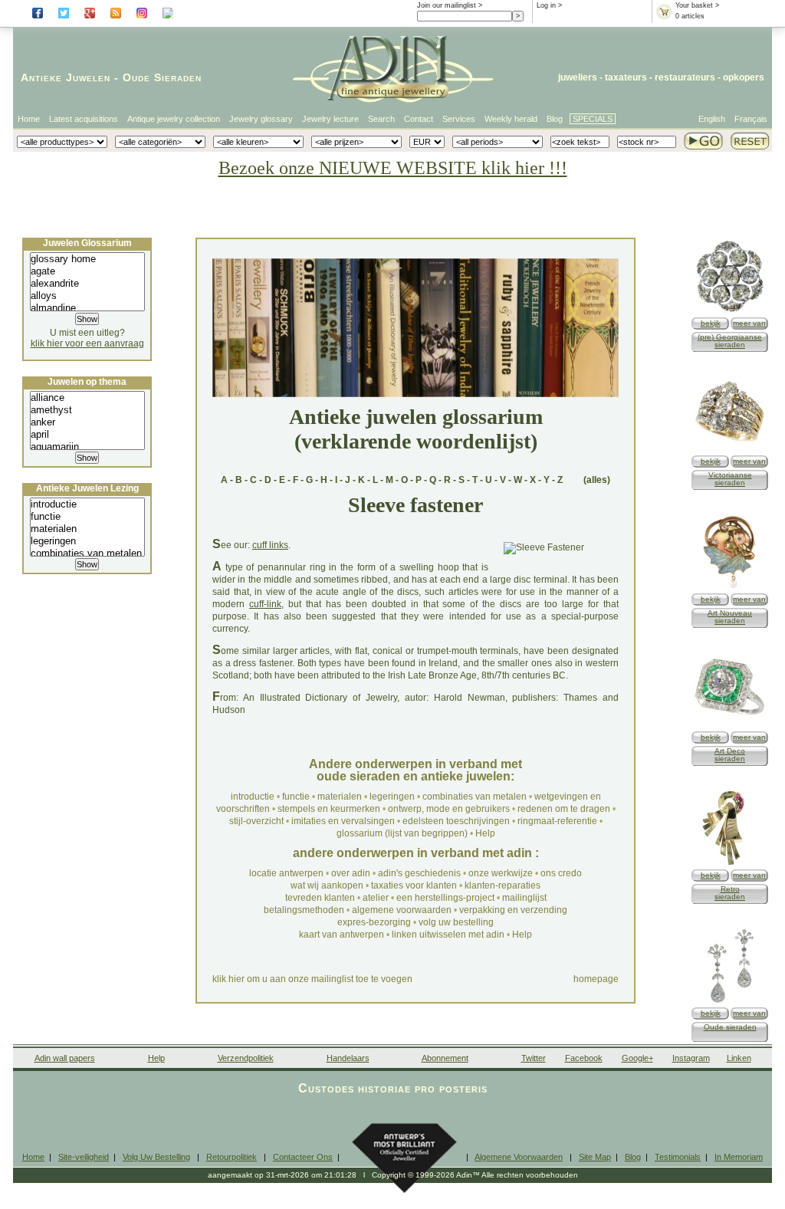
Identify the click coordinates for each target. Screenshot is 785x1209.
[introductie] (87, 504)
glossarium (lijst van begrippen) (402, 833)
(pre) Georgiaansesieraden (730, 341)
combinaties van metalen (474, 796)
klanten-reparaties (502, 885)
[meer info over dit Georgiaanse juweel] (729, 311)
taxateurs (626, 77)
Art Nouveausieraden (730, 617)
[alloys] (87, 296)
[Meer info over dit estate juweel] (729, 1001)
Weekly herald (510, 118)
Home (29, 118)
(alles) (596, 480)
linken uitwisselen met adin (448, 934)
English (711, 118)
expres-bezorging (374, 922)
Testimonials (678, 1156)
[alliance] (87, 398)
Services (458, 118)
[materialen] (87, 529)
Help (485, 833)
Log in (546, 5)
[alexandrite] (87, 284)
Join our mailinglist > (449, 5)
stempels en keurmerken (329, 808)
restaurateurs (685, 77)
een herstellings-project (445, 897)
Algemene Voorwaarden (519, 1156)
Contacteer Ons (303, 1156)
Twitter (533, 1058)
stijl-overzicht (256, 821)
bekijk (711, 323)
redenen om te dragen (563, 808)
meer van (749, 323)
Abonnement (445, 1058)
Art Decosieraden (729, 755)
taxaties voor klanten (414, 885)
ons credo (561, 873)
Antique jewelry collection (173, 118)
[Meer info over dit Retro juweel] (729, 863)
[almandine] (87, 308)
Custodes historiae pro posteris (393, 1088)
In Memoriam (738, 1156)
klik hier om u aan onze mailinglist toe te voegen (312, 979)
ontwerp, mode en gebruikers (449, 808)
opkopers (743, 77)
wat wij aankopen (327, 885)
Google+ (637, 1058)
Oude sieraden (730, 1027)
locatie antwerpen (286, 873)
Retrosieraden (729, 893)
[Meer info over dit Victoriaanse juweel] (729, 449)
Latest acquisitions (83, 118)
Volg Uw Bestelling (156, 1156)
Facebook (584, 1058)
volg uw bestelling (456, 922)
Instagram (691, 1058)
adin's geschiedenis (419, 873)
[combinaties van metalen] (87, 553)
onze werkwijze (500, 873)
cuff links (270, 545)
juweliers (577, 77)
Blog (555, 118)
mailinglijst (524, 897)
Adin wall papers (64, 1058)
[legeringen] (87, 541)
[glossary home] (87, 259)
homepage (596, 979)
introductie (252, 796)
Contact (418, 118)
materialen (339, 796)
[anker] (87, 422)
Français (750, 118)
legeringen (392, 796)
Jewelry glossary (261, 118)
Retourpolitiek (231, 1156)
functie (296, 796)
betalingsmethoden (304, 910)
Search (381, 118)
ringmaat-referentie (557, 821)
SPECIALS (593, 118)
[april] (87, 435)
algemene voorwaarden (402, 910)
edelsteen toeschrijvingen (456, 821)
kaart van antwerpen (341, 934)
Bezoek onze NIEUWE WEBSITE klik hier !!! (392, 168)
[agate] (87, 271)
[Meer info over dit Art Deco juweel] (729, 725)
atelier (376, 897)
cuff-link (265, 604)
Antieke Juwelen (65, 77)
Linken (739, 1058)
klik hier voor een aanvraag (87, 343)
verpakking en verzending (513, 910)
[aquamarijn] (87, 447)
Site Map (595, 1156)
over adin (350, 873)
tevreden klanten (320, 897)
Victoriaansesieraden (730, 479)
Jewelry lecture (330, 118)
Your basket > (697, 5)
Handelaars (348, 1058)
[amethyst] (87, 410)
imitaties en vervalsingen (343, 821)
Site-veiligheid (83, 1156)
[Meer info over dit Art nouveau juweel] (729, 587)
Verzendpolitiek (246, 1058)
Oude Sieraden (162, 77)
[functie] (87, 517)
